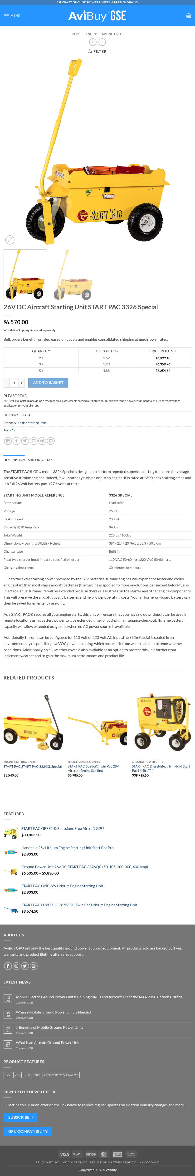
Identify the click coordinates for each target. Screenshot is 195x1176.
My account (149, 1162)
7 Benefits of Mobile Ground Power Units (49, 1027)
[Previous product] (102, 42)
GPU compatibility (28, 1131)
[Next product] (93, 42)
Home (76, 34)
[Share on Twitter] (25, 441)
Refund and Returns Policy (113, 1162)
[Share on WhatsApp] (8, 441)
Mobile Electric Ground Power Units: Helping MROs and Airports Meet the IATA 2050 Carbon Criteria (99, 996)
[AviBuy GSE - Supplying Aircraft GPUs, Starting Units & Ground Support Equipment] (97, 15)
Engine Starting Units (104, 34)
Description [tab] (14, 460)
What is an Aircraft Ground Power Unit (48, 1042)
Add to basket (48, 382)
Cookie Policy (75, 1162)
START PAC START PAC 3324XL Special (33, 766)
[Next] (181, 152)
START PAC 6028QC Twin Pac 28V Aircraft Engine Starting (93, 768)
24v (17, 1075)
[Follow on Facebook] (8, 966)
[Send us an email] (34, 966)
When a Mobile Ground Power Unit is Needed (53, 1012)
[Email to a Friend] (34, 441)
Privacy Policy (48, 1162)
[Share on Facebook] (16, 441)
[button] (12, 15)
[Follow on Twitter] (25, 966)
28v (37, 1075)
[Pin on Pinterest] (42, 441)
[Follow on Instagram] (16, 966)
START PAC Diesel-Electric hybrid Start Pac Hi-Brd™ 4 (161, 768)
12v (7, 1075)
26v (12, 430)
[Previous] (13, 152)
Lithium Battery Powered (61, 1075)
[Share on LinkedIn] (51, 441)
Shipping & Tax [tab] (40, 460)
